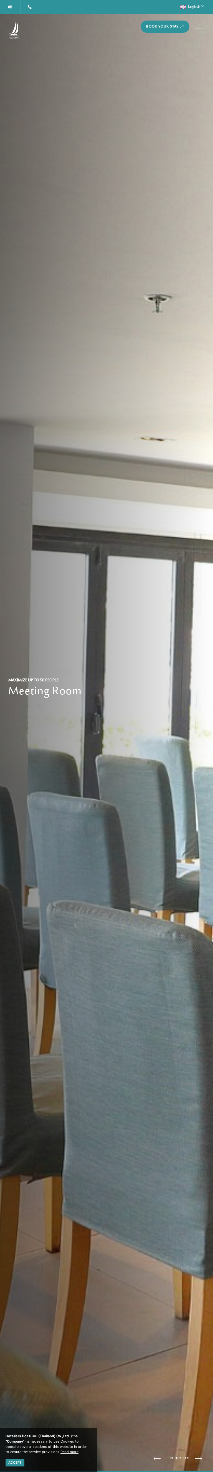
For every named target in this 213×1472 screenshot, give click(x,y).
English (194, 6)
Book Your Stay (163, 26)
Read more (69, 1452)
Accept (15, 1463)
